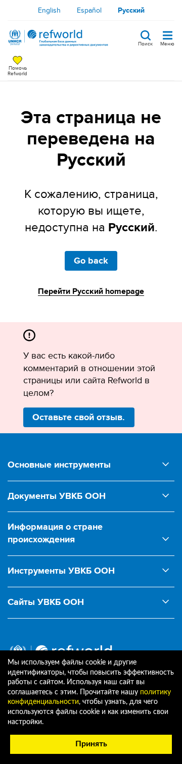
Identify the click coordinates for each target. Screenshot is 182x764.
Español (89, 10)
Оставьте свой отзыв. (78, 417)
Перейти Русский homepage (91, 291)
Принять (91, 744)
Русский (131, 10)
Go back (91, 260)
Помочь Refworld (17, 70)
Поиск (145, 43)
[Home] (58, 38)
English (49, 10)
